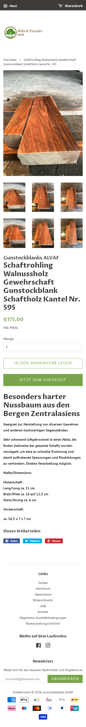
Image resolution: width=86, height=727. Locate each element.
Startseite (10, 60)
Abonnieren (65, 679)
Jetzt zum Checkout (43, 379)
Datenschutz (43, 594)
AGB (43, 606)
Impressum (43, 588)
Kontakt (43, 612)
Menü (13, 6)
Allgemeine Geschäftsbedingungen (43, 618)
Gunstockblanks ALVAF (58, 692)
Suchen (43, 583)
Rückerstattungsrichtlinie (43, 623)
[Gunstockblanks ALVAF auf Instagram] (47, 646)
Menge (8, 339)
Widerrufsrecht (43, 600)
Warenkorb (73, 6)
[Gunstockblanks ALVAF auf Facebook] (38, 646)
